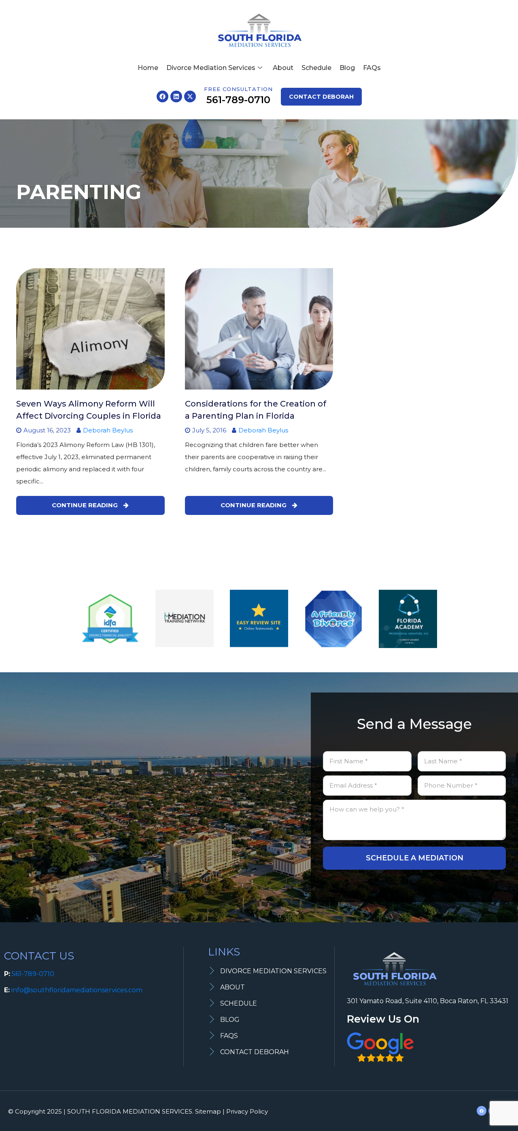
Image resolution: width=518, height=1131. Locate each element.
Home (148, 68)
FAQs (372, 68)
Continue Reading (85, 505)
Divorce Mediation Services (210, 68)
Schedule (316, 68)
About (283, 68)
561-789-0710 (33, 974)
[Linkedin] (176, 96)
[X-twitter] (190, 96)
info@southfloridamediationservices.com (76, 990)
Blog (347, 68)
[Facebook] (162, 96)
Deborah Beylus (108, 430)
